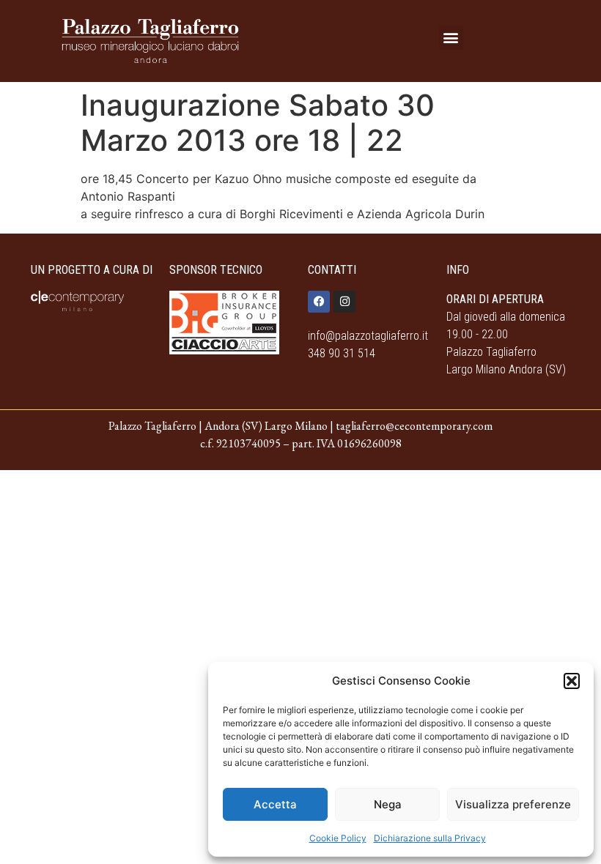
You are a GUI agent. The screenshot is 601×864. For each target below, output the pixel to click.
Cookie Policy (337, 838)
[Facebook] (319, 302)
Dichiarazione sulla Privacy (430, 838)
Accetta (275, 804)
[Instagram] (344, 302)
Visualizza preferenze (513, 804)
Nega (388, 804)
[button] (571, 681)
